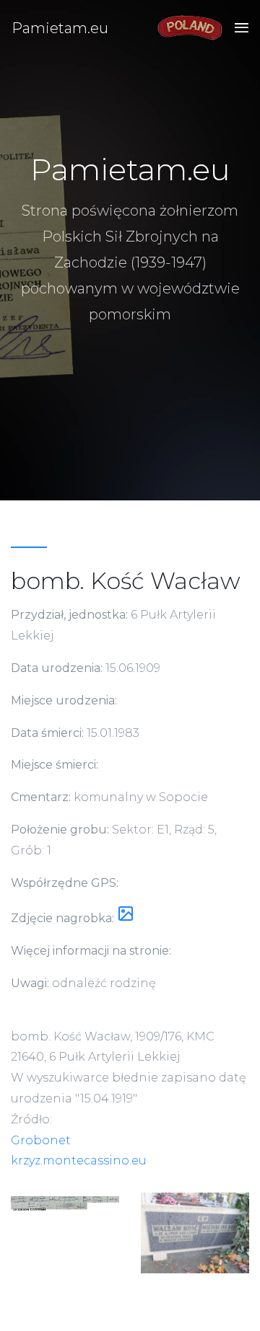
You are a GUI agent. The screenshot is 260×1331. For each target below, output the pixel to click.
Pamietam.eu (60, 28)
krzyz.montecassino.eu (79, 1160)
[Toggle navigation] (237, 28)
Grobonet (41, 1140)
